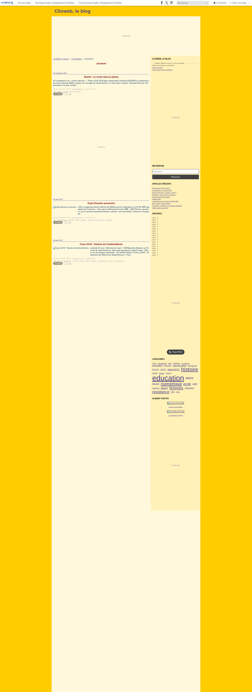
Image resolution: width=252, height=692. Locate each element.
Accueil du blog (157, 67)
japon (164, 388)
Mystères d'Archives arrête (161, 197)
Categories (76, 59)
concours (167, 366)
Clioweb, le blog (61, 59)
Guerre (168, 373)
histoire (189, 369)
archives (185, 363)
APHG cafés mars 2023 (160, 208)
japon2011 (174, 369)
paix (178, 392)
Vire (170, 363)
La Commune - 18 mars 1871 (162, 190)
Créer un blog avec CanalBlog (162, 70)
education (168, 378)
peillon (155, 373)
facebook (162, 363)
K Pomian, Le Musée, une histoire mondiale (167, 206)
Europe (155, 370)
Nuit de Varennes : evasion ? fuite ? (164, 192)
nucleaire (157, 365)
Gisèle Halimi (156, 199)
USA (173, 392)
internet (155, 384)
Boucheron (192, 366)
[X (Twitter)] (166, 3)
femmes (176, 388)
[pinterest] (171, 3)
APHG (163, 370)
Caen (161, 373)
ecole (187, 384)
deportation (189, 388)
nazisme (155, 388)
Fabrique (176, 363)
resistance (160, 392)
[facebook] (162, 3)
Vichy (154, 363)
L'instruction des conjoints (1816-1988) (165, 201)
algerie (189, 378)
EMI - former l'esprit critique (161, 203)
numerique (171, 384)
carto (194, 384)
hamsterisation (180, 366)
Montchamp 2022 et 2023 (161, 188)
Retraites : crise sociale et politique (164, 195)
